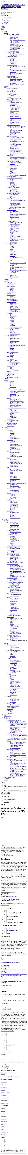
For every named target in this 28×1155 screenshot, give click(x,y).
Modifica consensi (18, 1153)
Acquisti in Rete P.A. (5, 1097)
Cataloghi (3, 1111)
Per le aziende (3, 1095)
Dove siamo (3, 1113)
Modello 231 (3, 1126)
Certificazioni (3, 1119)
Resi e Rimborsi (4, 1087)
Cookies (11, 1153)
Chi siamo (3, 1108)
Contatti (2, 1129)
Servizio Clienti (4, 1082)
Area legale (3, 1153)
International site (4, 1132)
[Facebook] (5, 1141)
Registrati (6, 22)
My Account (7, 20)
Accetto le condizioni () (10, 1076)
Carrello (3, 27)
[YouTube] (5, 1146)
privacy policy (15, 1076)
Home (5, 785)
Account (3, 782)
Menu (2, 29)
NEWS (2, 959)
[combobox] (8, 12)
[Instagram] (5, 1143)
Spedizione (3, 1084)
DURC (2, 1124)
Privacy (7, 1153)
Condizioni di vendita (5, 1092)
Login (5, 23)
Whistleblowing (4, 1134)
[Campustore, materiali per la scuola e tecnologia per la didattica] (14, 7)
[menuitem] (7, 715)
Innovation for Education (7, 1031)
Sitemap (24, 1153)
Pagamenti (3, 1090)
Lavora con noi (4, 1121)
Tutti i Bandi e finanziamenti (14, 720)
